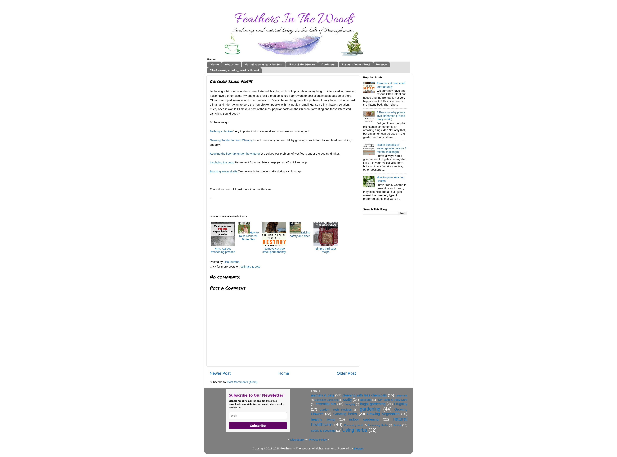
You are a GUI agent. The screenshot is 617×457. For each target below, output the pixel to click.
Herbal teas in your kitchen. (264, 64)
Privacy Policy (318, 439)
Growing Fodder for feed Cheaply (231, 140)
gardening (370, 409)
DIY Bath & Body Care (392, 399)
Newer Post (220, 373)
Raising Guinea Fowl (355, 64)
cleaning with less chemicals (364, 395)
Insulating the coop (222, 162)
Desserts (365, 399)
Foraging (350, 404)
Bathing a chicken (221, 131)
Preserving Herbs (378, 425)
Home (214, 64)
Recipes (381, 64)
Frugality (400, 404)
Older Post (346, 373)
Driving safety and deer (300, 234)
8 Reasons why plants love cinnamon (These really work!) (391, 116)
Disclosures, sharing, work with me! (234, 70)
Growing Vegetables (383, 414)
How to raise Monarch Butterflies (249, 236)
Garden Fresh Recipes (335, 409)
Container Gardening (327, 399)
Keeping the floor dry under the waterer (235, 153)
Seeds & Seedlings (323, 430)
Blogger (358, 448)
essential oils (326, 404)
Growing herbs (345, 414)
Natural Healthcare (302, 64)
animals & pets (250, 266)
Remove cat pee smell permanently (274, 250)
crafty (347, 400)
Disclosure (297, 439)
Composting (401, 395)
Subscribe (258, 425)
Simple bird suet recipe (325, 250)
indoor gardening (364, 419)
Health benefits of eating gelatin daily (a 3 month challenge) (391, 148)
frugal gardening (372, 404)
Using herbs (354, 430)
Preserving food (353, 425)
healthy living (323, 419)
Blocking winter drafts (223, 171)
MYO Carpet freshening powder (223, 250)
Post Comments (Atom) (242, 382)
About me (232, 64)
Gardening (328, 64)
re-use (397, 425)
